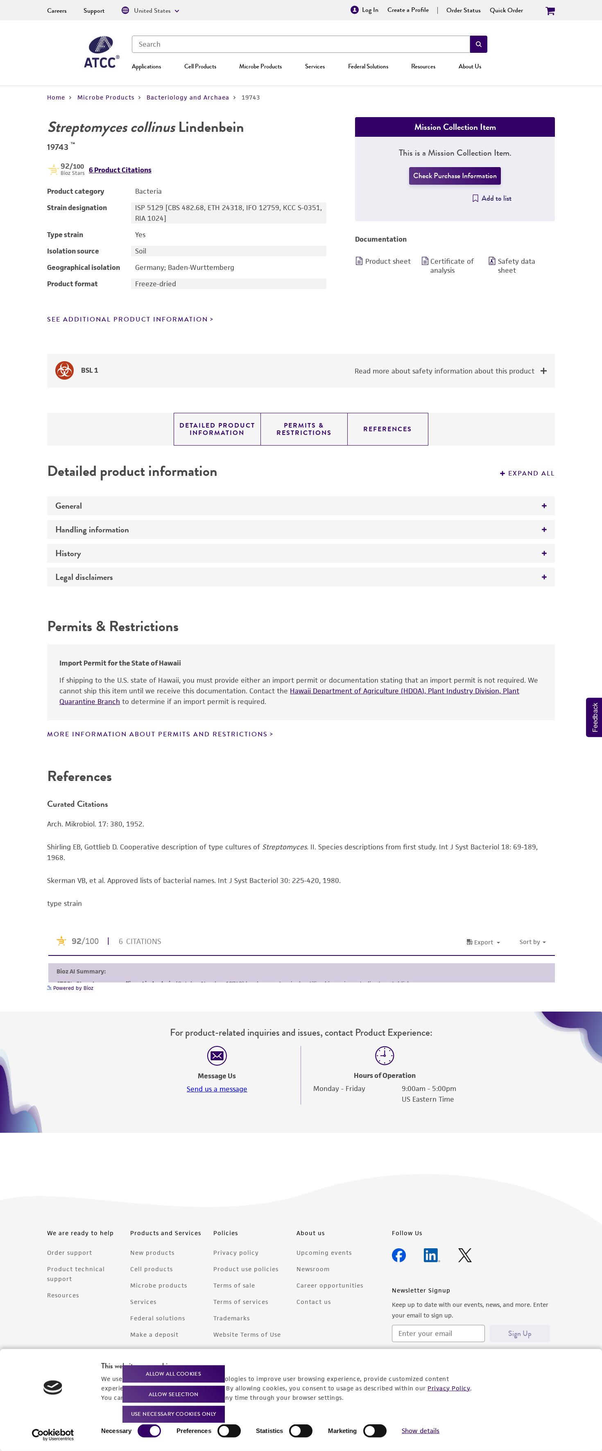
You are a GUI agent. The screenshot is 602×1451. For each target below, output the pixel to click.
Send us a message (217, 1088)
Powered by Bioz (72, 988)
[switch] (229, 1430)
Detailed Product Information (217, 429)
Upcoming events (324, 1252)
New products (152, 1252)
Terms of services (240, 1302)
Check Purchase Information (455, 175)
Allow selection (174, 1394)
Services (315, 66)
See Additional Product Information (127, 319)
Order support (69, 1252)
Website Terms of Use (247, 1334)
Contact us (313, 1302)
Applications (146, 66)
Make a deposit (154, 1334)
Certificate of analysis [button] (452, 266)
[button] (478, 44)
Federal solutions (157, 1318)
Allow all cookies (173, 1374)
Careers (57, 11)
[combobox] (301, 44)
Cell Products (200, 66)
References (387, 429)
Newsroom (313, 1269)
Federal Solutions (368, 66)
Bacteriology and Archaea (188, 97)
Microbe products (158, 1285)
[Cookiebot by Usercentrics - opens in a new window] (53, 1435)
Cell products (151, 1269)
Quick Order (506, 10)
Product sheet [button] (388, 261)
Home (56, 97)
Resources (423, 66)
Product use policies (245, 1269)
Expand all (531, 473)
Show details (420, 1430)
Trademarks (231, 1318)
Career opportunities (329, 1285)
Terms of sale (234, 1285)
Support (94, 11)
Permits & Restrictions (304, 429)
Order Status (463, 10)
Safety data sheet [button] (516, 266)
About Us (470, 66)
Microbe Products (260, 66)
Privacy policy (236, 1252)
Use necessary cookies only (173, 1414)
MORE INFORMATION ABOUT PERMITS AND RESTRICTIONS (157, 734)
